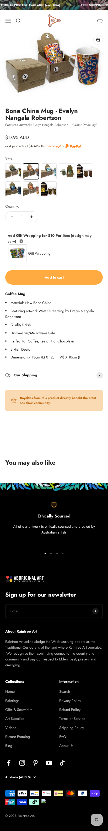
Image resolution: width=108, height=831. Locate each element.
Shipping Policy (71, 727)
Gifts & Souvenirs (18, 709)
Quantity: (12, 206)
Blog (8, 745)
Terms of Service (72, 718)
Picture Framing (17, 736)
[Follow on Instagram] (22, 762)
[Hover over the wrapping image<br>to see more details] (21, 241)
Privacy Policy (70, 700)
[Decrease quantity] (12, 217)
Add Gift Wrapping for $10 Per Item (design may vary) (49, 238)
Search (64, 691)
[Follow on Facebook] (8, 762)
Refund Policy (69, 709)
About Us (66, 745)
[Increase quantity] (31, 217)
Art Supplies (14, 718)
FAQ (62, 736)
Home (10, 691)
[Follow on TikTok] (62, 762)
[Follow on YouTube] (48, 762)
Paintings (12, 700)
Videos (10, 727)
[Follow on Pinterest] (35, 762)
